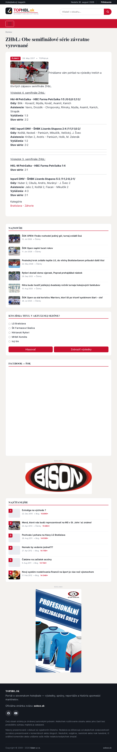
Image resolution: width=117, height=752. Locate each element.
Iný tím (15, 341)
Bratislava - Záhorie (22, 205)
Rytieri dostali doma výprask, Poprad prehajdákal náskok (52, 272)
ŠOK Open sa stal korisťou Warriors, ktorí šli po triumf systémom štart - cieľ (62, 297)
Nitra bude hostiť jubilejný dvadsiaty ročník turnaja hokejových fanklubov (61, 285)
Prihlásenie (106, 2)
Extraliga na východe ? (34, 510)
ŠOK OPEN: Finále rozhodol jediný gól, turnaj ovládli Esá (52, 235)
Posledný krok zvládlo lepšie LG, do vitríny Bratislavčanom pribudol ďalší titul (63, 260)
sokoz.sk (39, 705)
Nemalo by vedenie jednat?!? (37, 547)
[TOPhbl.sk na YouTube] (16, 713)
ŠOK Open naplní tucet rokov (37, 248)
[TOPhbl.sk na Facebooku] (8, 713)
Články (15, 58)
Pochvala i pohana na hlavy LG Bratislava (43, 535)
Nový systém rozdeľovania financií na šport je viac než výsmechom (58, 572)
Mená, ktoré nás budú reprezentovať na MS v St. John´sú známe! (57, 522)
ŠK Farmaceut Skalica (23, 328)
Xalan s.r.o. (35, 748)
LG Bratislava (19, 323)
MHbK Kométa (19, 337)
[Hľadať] (108, 12)
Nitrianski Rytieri (20, 332)
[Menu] (9, 24)
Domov (8, 32)
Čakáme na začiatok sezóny (37, 559)
